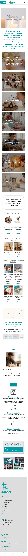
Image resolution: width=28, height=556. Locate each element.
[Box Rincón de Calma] (18, 246)
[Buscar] (25, 2)
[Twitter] (5, 492)
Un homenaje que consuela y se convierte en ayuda (13, 18)
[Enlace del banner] (13, 61)
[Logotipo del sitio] (13, 2)
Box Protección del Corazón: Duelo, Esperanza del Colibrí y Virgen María (18, 278)
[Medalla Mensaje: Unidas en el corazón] (8, 290)
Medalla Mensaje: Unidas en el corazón (8, 298)
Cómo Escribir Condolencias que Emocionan (13, 369)
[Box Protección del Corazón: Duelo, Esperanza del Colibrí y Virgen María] (18, 268)
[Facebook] (2, 492)
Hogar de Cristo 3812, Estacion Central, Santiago (14, 549)
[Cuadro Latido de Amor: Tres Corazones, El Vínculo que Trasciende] (8, 268)
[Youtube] (7, 492)
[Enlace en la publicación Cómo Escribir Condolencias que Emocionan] (13, 359)
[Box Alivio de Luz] (8, 246)
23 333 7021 (6, 538)
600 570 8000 (7, 537)
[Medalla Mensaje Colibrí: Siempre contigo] (18, 290)
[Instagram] (10, 492)
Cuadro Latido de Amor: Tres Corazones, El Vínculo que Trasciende (8, 278)
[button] (5, 337)
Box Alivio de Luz (8, 252)
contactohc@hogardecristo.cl (10, 543)
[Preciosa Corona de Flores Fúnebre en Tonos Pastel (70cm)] (8, 220)
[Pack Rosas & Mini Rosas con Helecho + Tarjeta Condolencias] (18, 220)
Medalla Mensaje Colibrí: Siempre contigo (18, 298)
